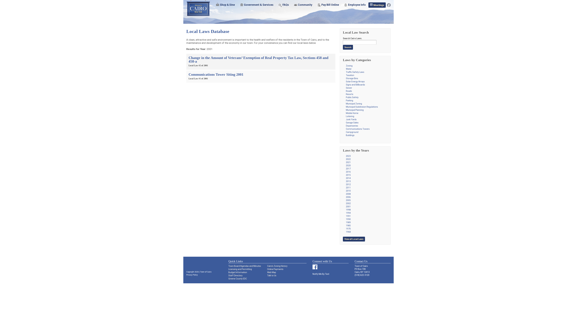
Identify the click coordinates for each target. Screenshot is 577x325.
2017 (348, 168)
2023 (348, 156)
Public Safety (352, 97)
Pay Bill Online (330, 4)
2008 (348, 194)
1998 (348, 210)
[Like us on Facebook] (389, 5)
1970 (348, 229)
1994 (348, 213)
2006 (348, 197)
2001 (348, 206)
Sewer (349, 88)
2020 (348, 165)
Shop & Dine (227, 4)
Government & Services (258, 4)
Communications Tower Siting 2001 (216, 74)
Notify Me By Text (321, 274)
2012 (348, 184)
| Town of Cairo (205, 272)
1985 (348, 225)
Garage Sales (352, 122)
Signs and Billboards (355, 85)
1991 (348, 216)
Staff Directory (235, 275)
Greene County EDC (237, 278)
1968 (348, 232)
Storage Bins (352, 78)
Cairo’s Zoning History (277, 266)
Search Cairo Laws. (352, 38)
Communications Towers (358, 129)
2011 (348, 187)
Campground (352, 132)
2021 (348, 162)
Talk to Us (271, 275)
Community (305, 4)
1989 (348, 222)
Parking (349, 100)
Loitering (350, 116)
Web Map (271, 272)
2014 (348, 178)
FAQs (285, 4)
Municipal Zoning (354, 103)
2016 (348, 172)
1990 (348, 219)
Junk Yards (351, 119)
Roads (349, 91)
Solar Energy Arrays (355, 81)
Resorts (349, 94)
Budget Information (237, 272)
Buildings (350, 135)
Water (349, 69)
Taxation (350, 75)
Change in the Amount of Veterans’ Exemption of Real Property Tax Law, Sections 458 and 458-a (258, 59)
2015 (348, 175)
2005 (348, 200)
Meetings (378, 5)
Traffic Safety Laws (355, 72)
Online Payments (275, 269)
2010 (348, 191)
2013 (348, 181)
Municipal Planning (355, 110)
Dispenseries (352, 126)
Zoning (349, 66)
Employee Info (357, 4)
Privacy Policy (192, 275)
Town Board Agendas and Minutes (244, 266)
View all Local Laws (353, 239)
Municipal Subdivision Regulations (362, 107)
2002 (348, 203)
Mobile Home (352, 113)
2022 (348, 159)
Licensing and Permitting (240, 269)
